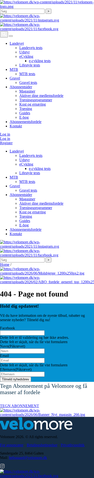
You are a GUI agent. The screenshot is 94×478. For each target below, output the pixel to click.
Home (4, 264)
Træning (25, 109)
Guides (24, 113)
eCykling (26, 56)
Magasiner (27, 91)
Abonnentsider (21, 87)
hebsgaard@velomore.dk (28, 458)
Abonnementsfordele (25, 122)
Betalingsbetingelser (42, 445)
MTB (14, 69)
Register (6, 143)
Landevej (17, 43)
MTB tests (27, 74)
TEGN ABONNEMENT (19, 406)
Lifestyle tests (29, 65)
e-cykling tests (40, 61)
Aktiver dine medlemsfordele (41, 96)
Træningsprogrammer (35, 100)
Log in (5, 134)
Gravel (15, 78)
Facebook (7, 328)
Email (4, 356)
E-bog (24, 117)
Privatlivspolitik (73, 445)
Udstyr (24, 52)
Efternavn (16, 369)
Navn (12, 346)
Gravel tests (28, 82)
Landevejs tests (30, 48)
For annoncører (11, 445)
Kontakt (16, 126)
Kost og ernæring (32, 104)
